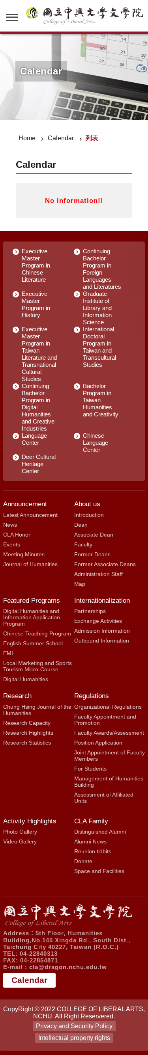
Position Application (98, 742)
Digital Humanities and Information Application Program (31, 617)
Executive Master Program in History (36, 304)
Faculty (83, 544)
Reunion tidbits (92, 851)
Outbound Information (101, 640)
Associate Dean (93, 534)
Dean (81, 525)
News (10, 525)
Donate (83, 861)
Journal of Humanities (30, 564)
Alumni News (90, 841)
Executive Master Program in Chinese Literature (36, 265)
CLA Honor (16, 534)
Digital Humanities (25, 679)
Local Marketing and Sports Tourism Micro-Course (37, 666)
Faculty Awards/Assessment (109, 733)
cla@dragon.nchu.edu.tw (68, 967)
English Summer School (33, 643)
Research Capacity (27, 723)
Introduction (89, 515)
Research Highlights (28, 733)
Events (11, 544)
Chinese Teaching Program (37, 633)
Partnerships (90, 611)
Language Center (34, 439)
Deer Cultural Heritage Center (39, 463)
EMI (8, 653)
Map (79, 584)
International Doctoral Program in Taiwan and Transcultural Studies (99, 347)
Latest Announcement (30, 515)
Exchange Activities (98, 621)
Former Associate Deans (105, 564)
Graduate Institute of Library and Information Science (97, 307)
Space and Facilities (99, 871)
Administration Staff (98, 574)
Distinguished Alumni (100, 831)
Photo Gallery (20, 831)
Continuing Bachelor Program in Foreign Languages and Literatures (102, 269)
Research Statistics (27, 742)
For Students (90, 768)
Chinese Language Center (95, 442)
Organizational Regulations (108, 707)
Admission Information (102, 631)
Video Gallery (20, 841)
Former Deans (92, 554)
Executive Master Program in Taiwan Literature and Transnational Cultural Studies (39, 354)
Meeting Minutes (24, 554)
